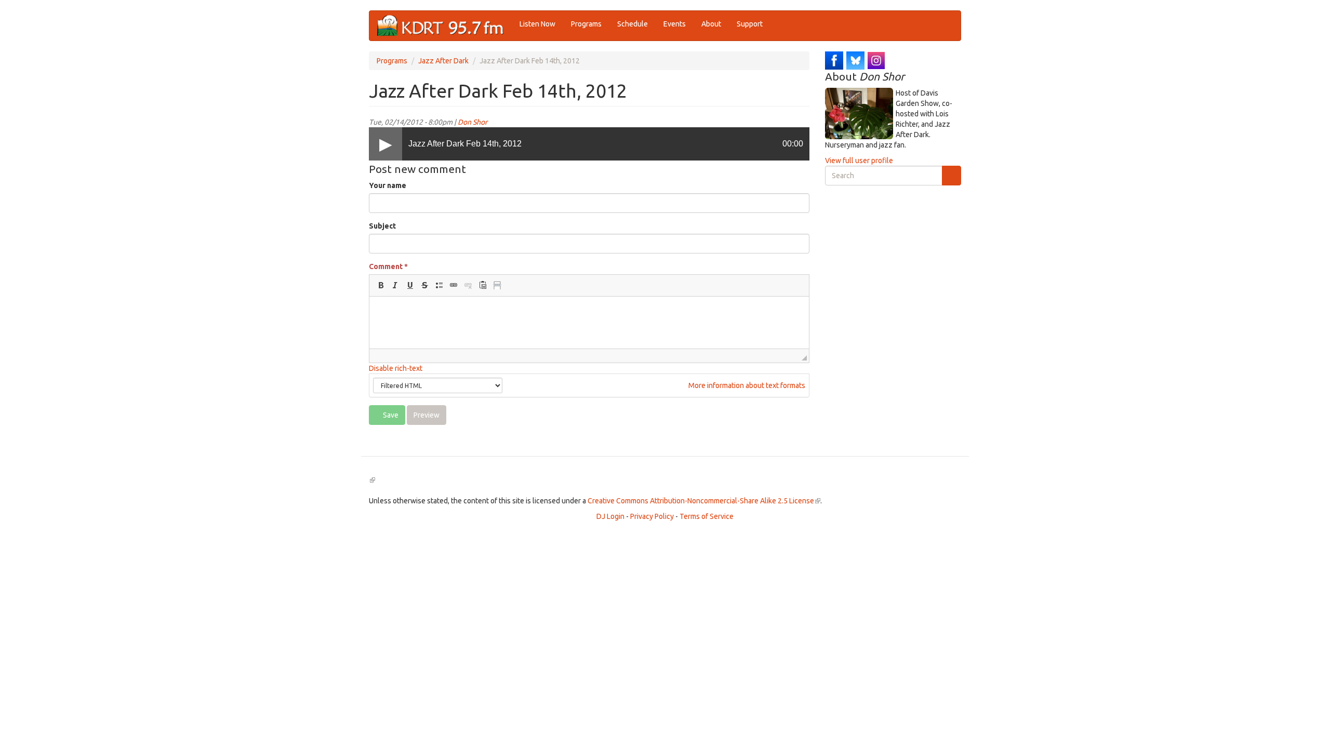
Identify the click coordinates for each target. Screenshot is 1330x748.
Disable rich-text (395, 368)
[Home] (444, 25)
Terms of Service (707, 516)
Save (389, 415)
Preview (427, 415)
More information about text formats (746, 385)
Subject (382, 226)
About (711, 24)
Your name (387, 185)
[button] (381, 285)
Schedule (632, 24)
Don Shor (472, 122)
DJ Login (610, 516)
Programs (586, 24)
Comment (388, 266)
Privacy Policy (652, 516)
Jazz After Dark (443, 61)
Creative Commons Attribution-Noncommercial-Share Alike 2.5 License (704, 501)
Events (674, 24)
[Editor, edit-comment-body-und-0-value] (589, 323)
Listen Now (537, 24)
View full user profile (859, 160)
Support (750, 24)
